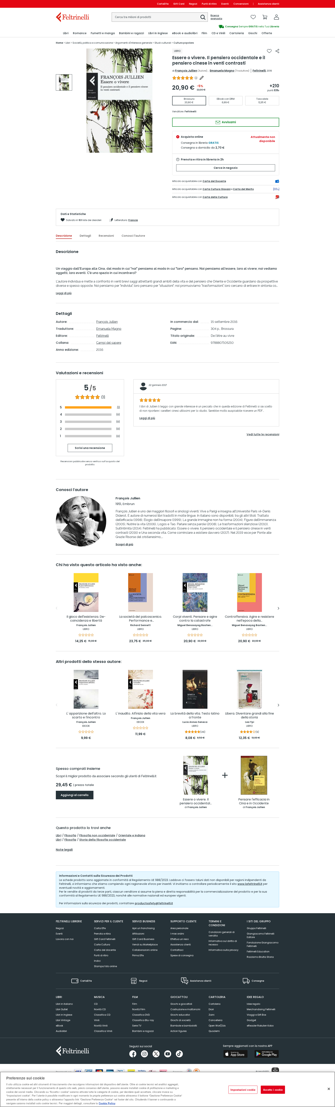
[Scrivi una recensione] (201, 77)
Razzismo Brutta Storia (260, 957)
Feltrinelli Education (258, 951)
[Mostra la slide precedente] (56, 608)
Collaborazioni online (144, 950)
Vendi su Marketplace (145, 944)
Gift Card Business (143, 939)
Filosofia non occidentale (97, 835)
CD (96, 1004)
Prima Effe (138, 955)
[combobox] (160, 17)
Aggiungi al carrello (75, 795)
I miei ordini (177, 933)
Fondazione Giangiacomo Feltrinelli (262, 944)
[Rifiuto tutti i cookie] (329, 1088)
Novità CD (100, 1009)
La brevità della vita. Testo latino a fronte (194, 716)
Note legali (64, 850)
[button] (203, 17)
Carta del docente (105, 950)
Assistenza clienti (268, 3)
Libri (58, 835)
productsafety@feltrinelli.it (154, 903)
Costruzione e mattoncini (185, 1009)
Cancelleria (215, 1020)
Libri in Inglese (64, 1014)
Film (134, 1004)
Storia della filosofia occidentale (102, 840)
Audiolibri (61, 1031)
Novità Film (138, 1009)
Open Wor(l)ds (217, 1025)
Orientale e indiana (131, 835)
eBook (59, 1025)
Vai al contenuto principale (72, 3)
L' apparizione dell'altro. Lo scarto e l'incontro (86, 716)
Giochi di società (180, 1020)
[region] (167, 1089)
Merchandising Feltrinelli (261, 1009)
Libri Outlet (62, 1009)
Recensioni (106, 236)
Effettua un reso (179, 939)
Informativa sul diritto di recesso (223, 942)
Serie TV (136, 1025)
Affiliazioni (138, 933)
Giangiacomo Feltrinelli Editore (260, 935)
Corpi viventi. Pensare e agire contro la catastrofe (195, 619)
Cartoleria (214, 1004)
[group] (223, 26)
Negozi (193, 3)
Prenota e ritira (102, 933)
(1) (103, 397)
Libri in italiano (64, 1004)
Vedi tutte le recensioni (263, 434)
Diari (211, 1009)
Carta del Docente (214, 181)
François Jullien (186, 71)
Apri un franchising (143, 928)
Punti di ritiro (209, 3)
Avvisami (228, 122)
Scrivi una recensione (90, 448)
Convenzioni (241, 3)
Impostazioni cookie (243, 1089)
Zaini (211, 1014)
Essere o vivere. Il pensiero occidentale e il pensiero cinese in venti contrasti (196, 802)
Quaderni (214, 1031)
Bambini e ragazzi (143, 1031)
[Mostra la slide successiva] (278, 608)
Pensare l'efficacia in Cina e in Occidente (253, 802)
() (196, 78)
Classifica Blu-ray (143, 1020)
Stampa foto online (105, 966)
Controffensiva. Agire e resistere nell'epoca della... (249, 619)
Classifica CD (102, 1014)
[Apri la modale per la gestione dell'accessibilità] (275, 1071)
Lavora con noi (64, 939)
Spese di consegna (181, 955)
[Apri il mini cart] (264, 17)
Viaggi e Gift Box (256, 1014)
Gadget (251, 1020)
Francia (133, 220)
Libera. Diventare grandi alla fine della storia (249, 716)
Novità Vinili (101, 1025)
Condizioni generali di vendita (222, 933)
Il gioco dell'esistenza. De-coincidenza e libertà (86, 619)
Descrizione (64, 236)
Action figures (178, 1031)
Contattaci (176, 950)
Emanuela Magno (222, 71)
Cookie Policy (107, 1103)
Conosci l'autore (133, 236)
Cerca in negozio (226, 168)
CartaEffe (163, 3)
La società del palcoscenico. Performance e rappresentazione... (140, 619)
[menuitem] (66, 33)
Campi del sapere (108, 343)
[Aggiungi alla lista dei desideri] (269, 51)
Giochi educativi (180, 1014)
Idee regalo (253, 1004)
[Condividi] (277, 51)
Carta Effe (100, 928)
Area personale (179, 928)
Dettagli (85, 236)
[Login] (276, 17)
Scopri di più (124, 544)
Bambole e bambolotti (183, 1025)
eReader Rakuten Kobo (260, 1025)
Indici (97, 960)
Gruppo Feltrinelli (256, 928)
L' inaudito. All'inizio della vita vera (140, 714)
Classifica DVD (141, 1014)
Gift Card (178, 3)
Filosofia (70, 835)
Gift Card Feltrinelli (104, 939)
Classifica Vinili (103, 1031)
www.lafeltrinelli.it (249, 884)
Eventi (225, 3)
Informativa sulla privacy (223, 950)
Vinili (96, 1020)
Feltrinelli (259, 71)
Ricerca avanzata (216, 17)
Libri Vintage (63, 1020)
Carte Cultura (102, 944)
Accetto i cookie (273, 1089)
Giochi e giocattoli (181, 1004)
